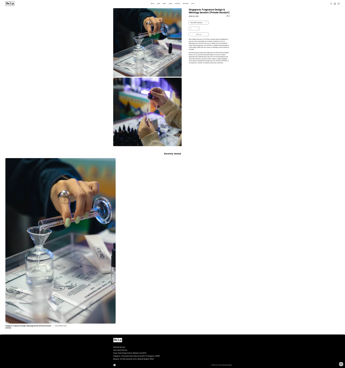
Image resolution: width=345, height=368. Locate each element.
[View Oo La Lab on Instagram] (114, 365)
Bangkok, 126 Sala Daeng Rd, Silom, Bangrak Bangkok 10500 (133, 359)
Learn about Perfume (120, 350)
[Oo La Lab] (9, 3)
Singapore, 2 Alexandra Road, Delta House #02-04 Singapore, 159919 (136, 356)
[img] (228, 16)
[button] (159, 3)
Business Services (119, 347)
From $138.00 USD (60, 326)
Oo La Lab (218, 365)
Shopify (230, 365)
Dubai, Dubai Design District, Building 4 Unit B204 (129, 353)
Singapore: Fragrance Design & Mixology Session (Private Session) (28, 326)
